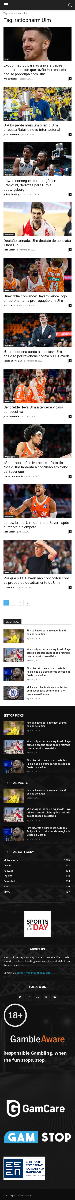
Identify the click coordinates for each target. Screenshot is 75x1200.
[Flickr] (37, 997)
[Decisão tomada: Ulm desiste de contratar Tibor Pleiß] (37, 219)
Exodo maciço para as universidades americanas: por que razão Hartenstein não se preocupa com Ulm (34, 69)
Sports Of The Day (12, 360)
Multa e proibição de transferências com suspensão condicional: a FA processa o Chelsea (47, 691)
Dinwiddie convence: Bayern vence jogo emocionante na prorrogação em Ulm (35, 298)
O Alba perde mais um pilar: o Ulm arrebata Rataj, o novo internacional (31, 127)
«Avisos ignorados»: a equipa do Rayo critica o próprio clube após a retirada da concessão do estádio (49, 653)
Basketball (9, 175)
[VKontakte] (54, 997)
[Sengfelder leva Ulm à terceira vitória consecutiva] (37, 386)
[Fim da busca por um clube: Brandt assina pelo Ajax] (13, 636)
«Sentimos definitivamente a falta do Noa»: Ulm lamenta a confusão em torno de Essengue (35, 467)
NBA (6, 59)
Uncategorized (11, 457)
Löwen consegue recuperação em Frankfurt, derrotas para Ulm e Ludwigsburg (30, 185)
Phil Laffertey (10, 78)
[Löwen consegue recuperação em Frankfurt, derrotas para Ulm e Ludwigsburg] (37, 159)
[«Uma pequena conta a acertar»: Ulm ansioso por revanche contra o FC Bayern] (37, 330)
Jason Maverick (11, 134)
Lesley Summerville (13, 476)
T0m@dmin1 (9, 587)
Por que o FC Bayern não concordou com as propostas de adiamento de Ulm (36, 580)
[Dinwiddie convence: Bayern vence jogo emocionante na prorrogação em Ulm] (37, 275)
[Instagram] (46, 997)
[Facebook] (28, 997)
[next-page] (28, 603)
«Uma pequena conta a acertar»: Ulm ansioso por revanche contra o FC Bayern (36, 354)
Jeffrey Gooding (11, 194)
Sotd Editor (9, 249)
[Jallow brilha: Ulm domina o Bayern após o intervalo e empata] (37, 501)
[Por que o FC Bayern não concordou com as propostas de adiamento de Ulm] (37, 557)
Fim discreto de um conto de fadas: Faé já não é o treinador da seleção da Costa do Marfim (48, 672)
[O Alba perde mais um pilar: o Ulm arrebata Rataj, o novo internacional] (37, 104)
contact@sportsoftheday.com (34, 972)
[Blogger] (20, 997)
